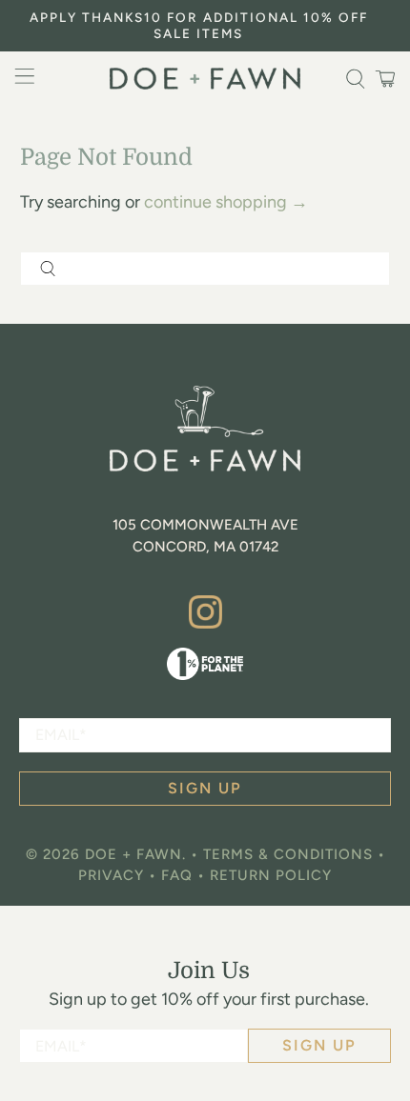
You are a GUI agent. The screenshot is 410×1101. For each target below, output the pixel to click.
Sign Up (319, 1045)
